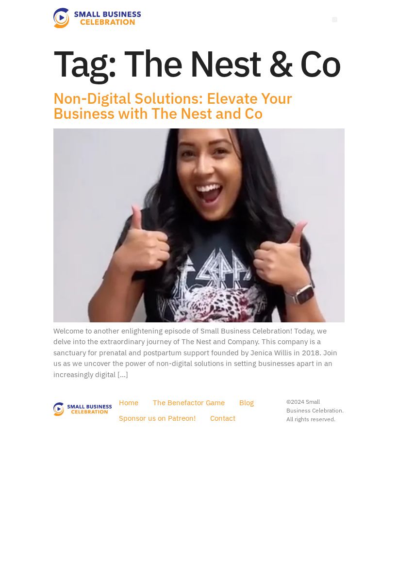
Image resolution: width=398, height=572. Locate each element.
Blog (246, 402)
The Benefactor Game (189, 402)
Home (128, 402)
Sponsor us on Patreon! (157, 418)
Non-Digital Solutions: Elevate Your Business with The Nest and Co (172, 105)
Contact (222, 418)
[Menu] (334, 19)
